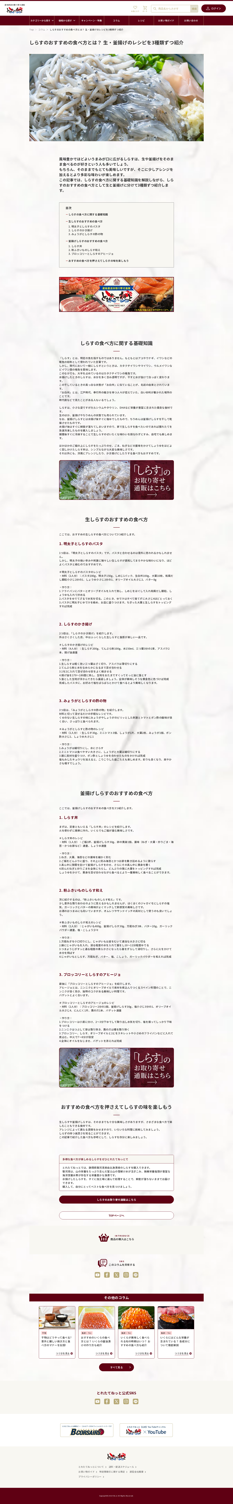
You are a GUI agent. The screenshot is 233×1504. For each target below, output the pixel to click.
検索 (194, 9)
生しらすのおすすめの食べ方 (85, 221)
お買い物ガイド (86, 1471)
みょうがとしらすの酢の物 (87, 234)
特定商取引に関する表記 (112, 1471)
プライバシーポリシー (90, 1476)
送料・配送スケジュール (121, 1466)
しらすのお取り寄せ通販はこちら (116, 1199)
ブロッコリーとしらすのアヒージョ (92, 254)
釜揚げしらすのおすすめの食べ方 (88, 241)
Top (31, 29)
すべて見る (116, 1367)
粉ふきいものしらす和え (85, 250)
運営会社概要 (137, 1471)
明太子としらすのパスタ (85, 226)
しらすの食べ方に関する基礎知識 (88, 214)
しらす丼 (76, 246)
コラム (41, 29)
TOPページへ (116, 1215)
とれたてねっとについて (91, 1466)
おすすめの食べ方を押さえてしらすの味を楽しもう (98, 261)
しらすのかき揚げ (82, 230)
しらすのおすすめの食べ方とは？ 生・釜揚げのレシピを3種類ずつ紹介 (86, 29)
